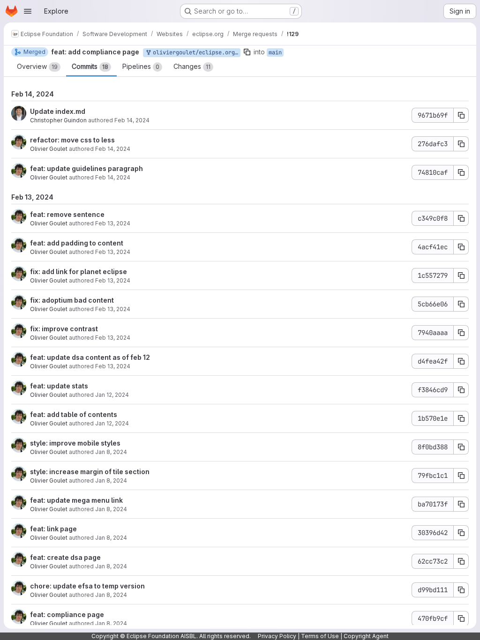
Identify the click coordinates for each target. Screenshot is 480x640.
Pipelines (140, 66)
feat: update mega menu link (76, 500)
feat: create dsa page (65, 557)
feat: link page (53, 529)
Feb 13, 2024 (112, 223)
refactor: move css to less (72, 140)
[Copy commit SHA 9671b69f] (461, 115)
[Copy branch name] (247, 52)
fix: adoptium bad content (72, 300)
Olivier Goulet (49, 148)
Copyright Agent (366, 636)
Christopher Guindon (58, 120)
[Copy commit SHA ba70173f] (461, 504)
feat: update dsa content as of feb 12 (90, 357)
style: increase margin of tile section (90, 472)
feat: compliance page (67, 614)
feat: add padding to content (76, 243)
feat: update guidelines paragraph (86, 168)
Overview (37, 66)
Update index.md (57, 111)
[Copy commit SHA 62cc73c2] (461, 561)
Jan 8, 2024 (111, 451)
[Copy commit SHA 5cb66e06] (461, 304)
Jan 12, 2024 (112, 394)
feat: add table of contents (73, 414)
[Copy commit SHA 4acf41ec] (461, 246)
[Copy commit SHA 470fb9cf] (461, 618)
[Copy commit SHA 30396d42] (461, 532)
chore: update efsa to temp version (87, 586)
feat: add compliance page (95, 52)
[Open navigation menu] (27, 11)
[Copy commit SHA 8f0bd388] (461, 446)
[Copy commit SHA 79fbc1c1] (461, 475)
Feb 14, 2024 (132, 120)
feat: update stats (59, 386)
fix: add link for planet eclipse (78, 271)
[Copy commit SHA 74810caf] (461, 172)
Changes (191, 66)
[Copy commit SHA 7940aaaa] (461, 332)
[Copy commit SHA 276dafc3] (461, 143)
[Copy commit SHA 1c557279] (461, 275)
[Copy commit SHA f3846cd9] (461, 389)
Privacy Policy (277, 636)
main (275, 52)
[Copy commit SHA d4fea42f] (461, 361)
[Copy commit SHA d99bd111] (461, 589)
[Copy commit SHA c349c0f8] (461, 218)
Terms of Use (320, 636)
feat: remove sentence (67, 214)
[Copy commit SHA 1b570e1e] (461, 418)
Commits (90, 66)
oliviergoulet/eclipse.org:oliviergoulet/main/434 (195, 52)
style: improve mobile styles (75, 443)
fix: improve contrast (64, 329)
